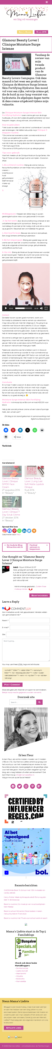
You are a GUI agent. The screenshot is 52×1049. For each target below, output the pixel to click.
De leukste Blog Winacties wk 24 (15, 546)
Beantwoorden (39, 595)
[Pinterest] (14, 531)
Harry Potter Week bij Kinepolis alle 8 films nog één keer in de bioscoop (25, 898)
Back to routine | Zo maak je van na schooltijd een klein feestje (24, 905)
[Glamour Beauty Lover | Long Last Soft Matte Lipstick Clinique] (34, 471)
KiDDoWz (20, 979)
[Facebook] (9, 531)
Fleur (18, 534)
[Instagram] (4, 531)
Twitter (14, 2)
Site (3, 634)
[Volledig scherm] (46, 308)
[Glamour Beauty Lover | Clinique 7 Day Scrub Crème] (12, 501)
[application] (26, 287)
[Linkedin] (24, 531)
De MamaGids (22, 968)
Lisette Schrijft (22, 971)
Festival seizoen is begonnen (35, 547)
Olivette (19, 976)
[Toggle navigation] (47, 2)
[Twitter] (29, 531)
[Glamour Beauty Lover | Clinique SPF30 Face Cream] (12, 471)
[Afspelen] (5, 308)
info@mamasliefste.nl (25, 775)
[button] (26, 287)
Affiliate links (13, 1027)
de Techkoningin (42, 1046)
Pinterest (7, 2)
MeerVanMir (21, 973)
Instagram (11, 2)
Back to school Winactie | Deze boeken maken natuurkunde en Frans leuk (23, 912)
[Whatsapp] (19, 531)
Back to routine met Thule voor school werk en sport (25, 918)
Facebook (4, 2)
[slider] (23, 308)
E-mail (5, 627)
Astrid (15, 567)
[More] (34, 531)
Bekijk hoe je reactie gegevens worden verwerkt (21, 692)
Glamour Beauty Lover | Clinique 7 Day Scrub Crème (11, 512)
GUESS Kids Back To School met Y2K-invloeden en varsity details (24, 891)
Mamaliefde (21, 981)
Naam (5, 620)
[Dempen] (41, 308)
